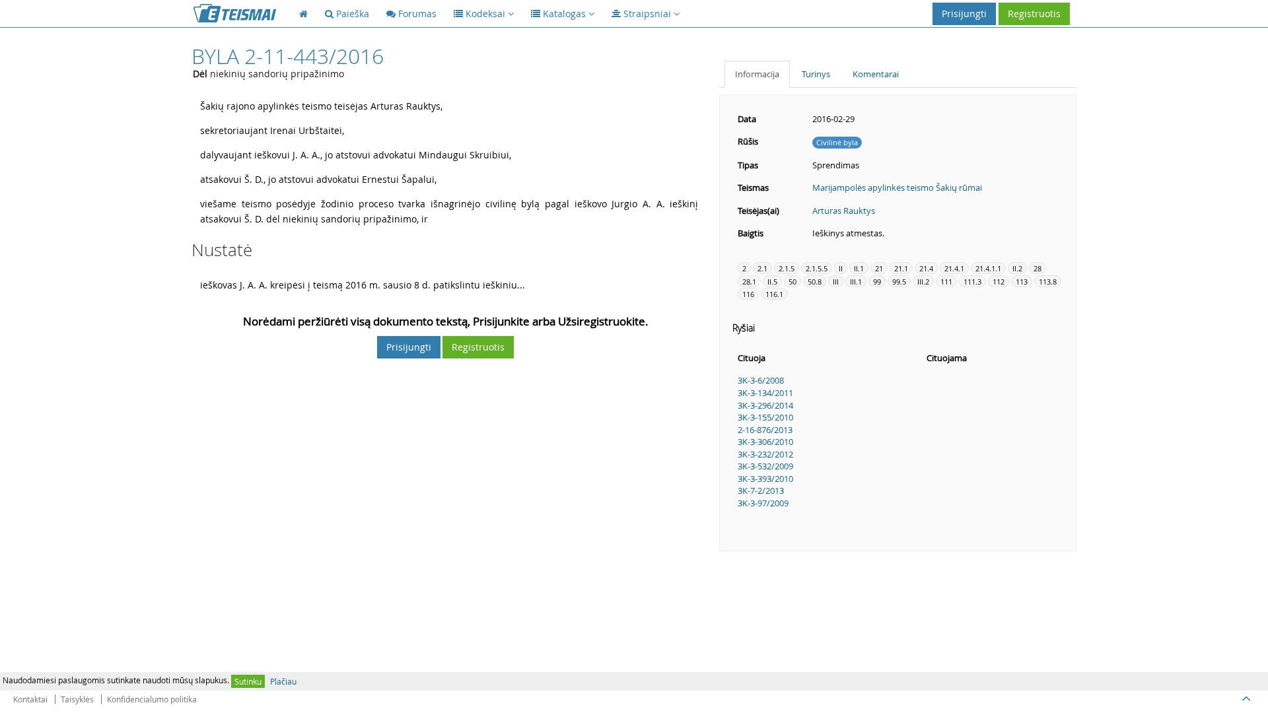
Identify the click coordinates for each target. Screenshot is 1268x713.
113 (1022, 282)
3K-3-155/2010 (765, 417)
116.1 (774, 294)
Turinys (816, 74)
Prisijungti (964, 13)
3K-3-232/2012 (765, 454)
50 (792, 282)
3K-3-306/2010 (765, 442)
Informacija (757, 74)
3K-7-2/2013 (761, 490)
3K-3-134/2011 (765, 393)
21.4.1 (954, 268)
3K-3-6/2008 (761, 380)
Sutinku (248, 681)
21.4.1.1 (988, 268)
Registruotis (1034, 13)
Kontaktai (30, 699)
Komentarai (876, 74)
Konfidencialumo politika (152, 699)
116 (748, 294)
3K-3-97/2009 (763, 503)
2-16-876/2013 (765, 430)
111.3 (972, 282)
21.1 (901, 268)
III (836, 282)
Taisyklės (77, 699)
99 (877, 282)
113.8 (1048, 282)
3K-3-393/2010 (765, 479)
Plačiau (283, 681)
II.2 (1017, 268)
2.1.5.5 (817, 268)
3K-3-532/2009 (765, 466)
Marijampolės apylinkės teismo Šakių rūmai (897, 187)
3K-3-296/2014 (765, 405)
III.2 (923, 282)
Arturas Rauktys (843, 211)
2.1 (762, 268)
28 (1037, 268)
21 (879, 268)
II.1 (859, 268)
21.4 (926, 268)
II (841, 268)
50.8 (815, 282)
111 (946, 282)
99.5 (899, 282)
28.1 (749, 282)
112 (998, 282)
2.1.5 (786, 268)
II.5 (772, 282)
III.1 (856, 282)
